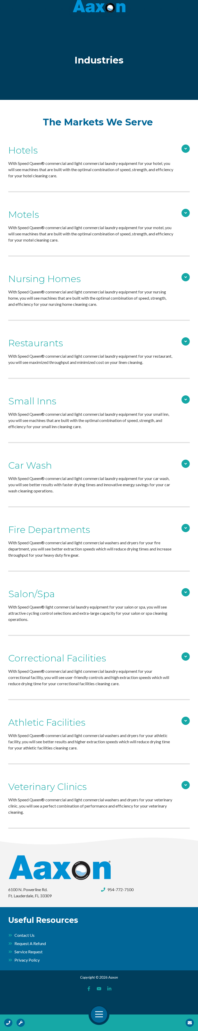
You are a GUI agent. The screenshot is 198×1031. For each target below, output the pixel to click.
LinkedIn (109, 989)
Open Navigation (99, 1014)
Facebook (89, 989)
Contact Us (190, 1023)
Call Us (8, 1023)
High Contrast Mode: (24, 20)
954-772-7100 (120, 889)
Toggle (186, 149)
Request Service (20, 1023)
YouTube (99, 989)
